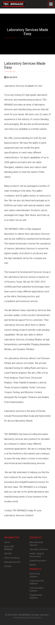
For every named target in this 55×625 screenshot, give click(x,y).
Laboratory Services (39, 549)
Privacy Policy (20, 618)
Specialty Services (12, 562)
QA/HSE (8, 553)
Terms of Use (34, 618)
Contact (7, 566)
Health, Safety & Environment (37, 555)
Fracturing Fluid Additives (37, 582)
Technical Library (11, 558)
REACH (33, 565)
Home (7, 542)
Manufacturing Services (36, 543)
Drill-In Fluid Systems (35, 575)
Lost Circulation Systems (37, 589)
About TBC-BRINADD (9, 548)
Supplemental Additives (36, 596)
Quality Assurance (38, 560)
